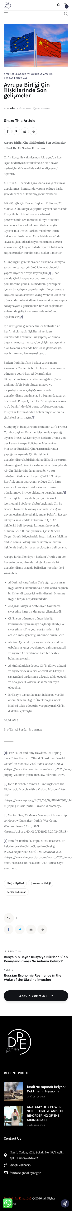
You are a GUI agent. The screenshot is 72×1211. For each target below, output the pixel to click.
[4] (64, 492)
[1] (49, 273)
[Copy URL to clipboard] (33, 131)
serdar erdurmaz (16, 891)
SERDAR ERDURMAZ (15, 78)
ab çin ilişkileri (15, 883)
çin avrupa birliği (41, 883)
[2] (21, 317)
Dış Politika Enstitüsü (17, 1198)
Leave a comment (33, 996)
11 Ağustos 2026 (36, 1125)
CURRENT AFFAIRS (42, 74)
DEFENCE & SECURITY (17, 74)
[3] (33, 417)
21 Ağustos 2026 (36, 1096)
